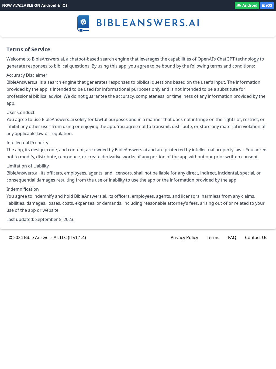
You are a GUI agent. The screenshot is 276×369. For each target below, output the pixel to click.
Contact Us (256, 237)
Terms (213, 237)
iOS (269, 5)
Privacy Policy (184, 237)
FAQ (232, 237)
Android (249, 5)
